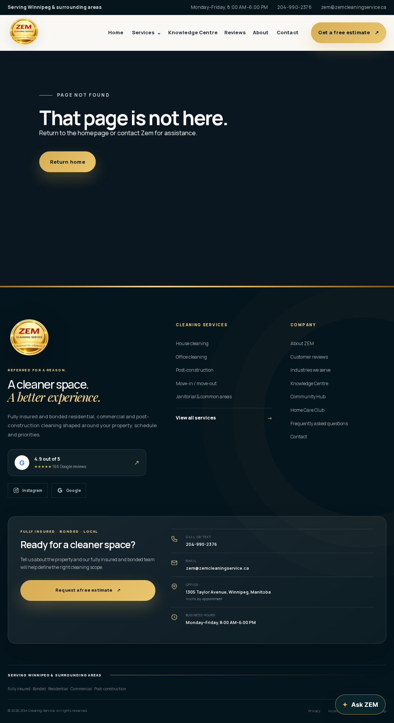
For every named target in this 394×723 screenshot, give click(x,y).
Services (146, 32)
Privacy (315, 710)
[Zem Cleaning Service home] (28, 33)
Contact (288, 32)
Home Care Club (307, 410)
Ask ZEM (360, 704)
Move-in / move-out (224, 383)
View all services (224, 417)
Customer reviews (309, 357)
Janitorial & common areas (224, 396)
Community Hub (308, 396)
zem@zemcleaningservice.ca (353, 7)
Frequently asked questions (319, 423)
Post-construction (224, 370)
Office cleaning (224, 357)
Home (116, 32)
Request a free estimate (87, 590)
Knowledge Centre (192, 32)
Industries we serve (310, 370)
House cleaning (224, 343)
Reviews (235, 32)
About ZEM (302, 343)
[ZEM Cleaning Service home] (29, 339)
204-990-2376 (294, 7)
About (261, 32)
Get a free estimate (348, 32)
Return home (67, 161)
